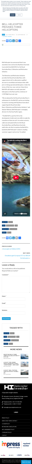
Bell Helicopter (14, 340)
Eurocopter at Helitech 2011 (11, 249)
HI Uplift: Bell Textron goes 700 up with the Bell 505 (11, 371)
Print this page (8, 36)
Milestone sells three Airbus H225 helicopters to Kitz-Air (11, 356)
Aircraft (12, 333)
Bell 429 (9, 232)
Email (4, 303)
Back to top (26, 462)
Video (16, 225)
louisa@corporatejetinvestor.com (12, 407)
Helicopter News (10, 225)
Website (4, 310)
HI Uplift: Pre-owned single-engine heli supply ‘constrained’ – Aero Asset (11, 364)
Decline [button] (19, 14)
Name (4, 296)
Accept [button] (12, 14)
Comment (5, 275)
